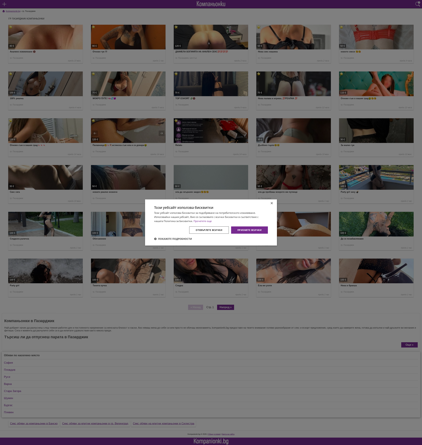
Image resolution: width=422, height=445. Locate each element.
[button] (173, 239)
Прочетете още (203, 221)
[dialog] (211, 222)
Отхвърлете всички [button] (209, 229)
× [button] (271, 203)
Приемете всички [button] (249, 229)
